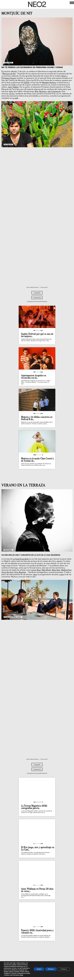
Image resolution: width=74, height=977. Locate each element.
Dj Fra (11, 94)
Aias (36, 92)
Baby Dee (56, 570)
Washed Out (66, 570)
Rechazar (51, 969)
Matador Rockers (49, 83)
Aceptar (39, 969)
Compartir (37, 293)
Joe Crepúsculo (54, 92)
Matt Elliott (46, 570)
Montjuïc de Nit (9, 74)
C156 (13, 85)
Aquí (35, 575)
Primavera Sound (8, 78)
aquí (62, 575)
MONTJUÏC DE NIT (16, 13)
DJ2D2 (26, 83)
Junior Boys (36, 570)
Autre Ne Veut (7, 572)
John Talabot (13, 87)
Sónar (63, 76)
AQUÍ (21, 975)
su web (15, 98)
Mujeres (42, 92)
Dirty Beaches (20, 572)
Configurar (63, 969)
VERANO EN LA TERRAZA (23, 485)
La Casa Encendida (21, 559)
